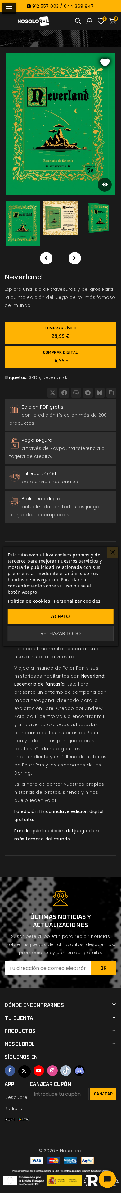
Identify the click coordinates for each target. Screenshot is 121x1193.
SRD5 (34, 377)
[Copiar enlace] (111, 393)
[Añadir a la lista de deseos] (105, 62)
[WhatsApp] (76, 393)
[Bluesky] (100, 393)
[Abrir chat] (107, 1179)
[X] (52, 393)
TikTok (65, 1070)
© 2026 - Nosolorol (60, 1151)
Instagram (52, 1070)
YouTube (39, 1070)
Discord (79, 1070)
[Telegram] (88, 393)
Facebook (10, 1070)
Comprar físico (60, 333)
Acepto (60, 616)
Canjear (103, 1094)
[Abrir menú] (9, 8)
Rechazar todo (60, 633)
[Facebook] (64, 393)
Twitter (24, 1071)
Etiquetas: (16, 377)
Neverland (54, 377)
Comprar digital (60, 357)
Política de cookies (29, 601)
